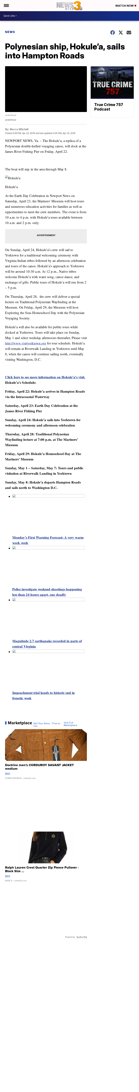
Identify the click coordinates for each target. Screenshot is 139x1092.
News (10, 32)
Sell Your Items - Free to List (46, 724)
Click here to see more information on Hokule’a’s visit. (45, 377)
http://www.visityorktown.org (25, 343)
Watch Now (124, 5)
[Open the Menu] (6, 5)
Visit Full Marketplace (70, 724)
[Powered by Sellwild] (81, 937)
